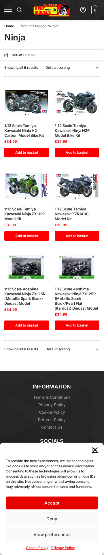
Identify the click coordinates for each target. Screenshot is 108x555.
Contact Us (51, 427)
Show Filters (24, 55)
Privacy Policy (63, 548)
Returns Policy (52, 419)
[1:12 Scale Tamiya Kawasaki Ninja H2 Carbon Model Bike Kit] (26, 102)
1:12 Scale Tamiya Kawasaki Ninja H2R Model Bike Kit (72, 130)
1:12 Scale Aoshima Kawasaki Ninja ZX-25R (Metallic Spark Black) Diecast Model (24, 296)
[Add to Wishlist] (37, 92)
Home (9, 26)
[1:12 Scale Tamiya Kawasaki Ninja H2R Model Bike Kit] (77, 102)
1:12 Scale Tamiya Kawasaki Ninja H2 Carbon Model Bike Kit (24, 130)
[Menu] (8, 10)
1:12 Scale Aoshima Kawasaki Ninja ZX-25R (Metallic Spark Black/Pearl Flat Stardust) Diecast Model (76, 299)
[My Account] (82, 10)
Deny (51, 518)
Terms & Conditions (52, 397)
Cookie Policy (37, 548)
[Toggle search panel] (19, 10)
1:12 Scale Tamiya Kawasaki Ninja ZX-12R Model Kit (24, 214)
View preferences (52, 534)
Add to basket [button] (26, 152)
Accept (51, 503)
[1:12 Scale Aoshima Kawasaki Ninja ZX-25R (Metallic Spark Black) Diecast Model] (26, 267)
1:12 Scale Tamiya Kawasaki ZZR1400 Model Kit (72, 214)
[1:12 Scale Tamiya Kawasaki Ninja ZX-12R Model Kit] (26, 185)
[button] (95, 450)
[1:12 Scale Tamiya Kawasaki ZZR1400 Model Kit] (77, 185)
